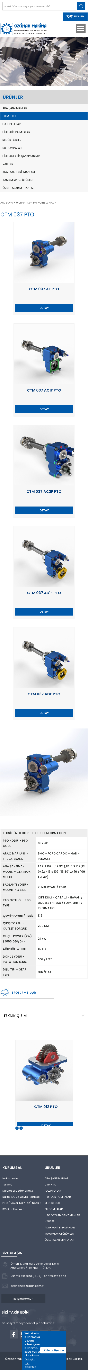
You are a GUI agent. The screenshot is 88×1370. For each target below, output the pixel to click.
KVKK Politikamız (13, 1209)
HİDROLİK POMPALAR (16, 132)
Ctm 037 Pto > (47, 202)
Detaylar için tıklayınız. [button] (30, 1363)
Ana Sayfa (7, 202)
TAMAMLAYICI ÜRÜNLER (18, 180)
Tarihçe (7, 1185)
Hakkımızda (10, 1178)
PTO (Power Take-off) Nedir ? (22, 1203)
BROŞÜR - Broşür (24, 993)
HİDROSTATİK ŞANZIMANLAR (21, 156)
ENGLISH (79, 16)
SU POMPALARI (12, 148)
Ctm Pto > (33, 202)
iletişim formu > (23, 1299)
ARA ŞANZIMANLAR (14, 108)
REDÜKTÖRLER (11, 140)
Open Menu (81, 28)
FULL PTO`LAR (11, 124)
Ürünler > (21, 202)
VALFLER (7, 164)
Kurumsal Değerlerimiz (17, 1191)
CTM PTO (9, 116)
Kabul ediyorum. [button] (54, 1350)
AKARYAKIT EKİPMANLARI (18, 172)
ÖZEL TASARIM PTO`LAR (18, 188)
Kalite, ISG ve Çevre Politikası (21, 1197)
